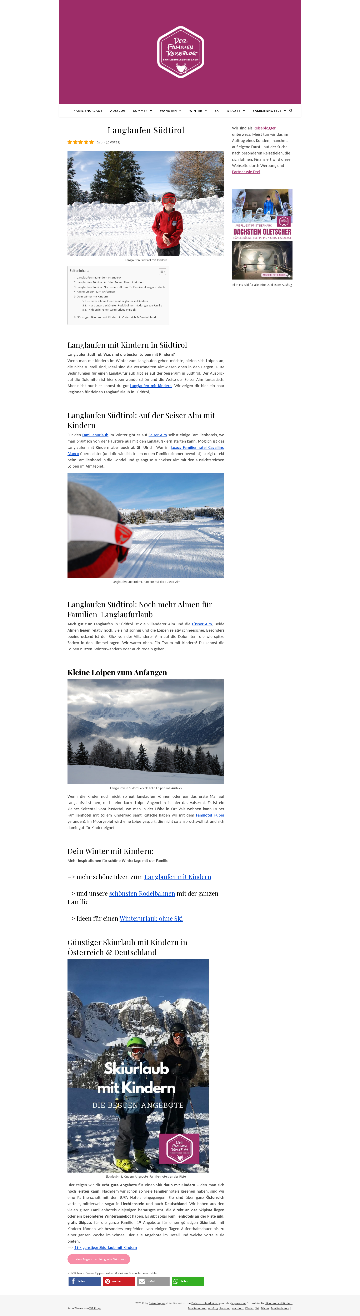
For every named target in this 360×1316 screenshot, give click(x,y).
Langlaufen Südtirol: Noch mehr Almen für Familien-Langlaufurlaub (121, 287)
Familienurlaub (88, 110)
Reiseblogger (265, 128)
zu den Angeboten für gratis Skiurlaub (99, 1259)
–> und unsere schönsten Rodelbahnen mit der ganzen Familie (124, 305)
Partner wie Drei (246, 172)
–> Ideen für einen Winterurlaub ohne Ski (111, 309)
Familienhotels (267, 110)
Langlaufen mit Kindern (151, 386)
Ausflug (118, 110)
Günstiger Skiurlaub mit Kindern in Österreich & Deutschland (116, 317)
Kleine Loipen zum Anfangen (96, 292)
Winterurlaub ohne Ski (151, 918)
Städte (233, 110)
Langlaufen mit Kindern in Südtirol (99, 277)
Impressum (238, 1303)
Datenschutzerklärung (205, 1303)
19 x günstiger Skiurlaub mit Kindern (105, 1248)
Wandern (168, 110)
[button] (85, 1281)
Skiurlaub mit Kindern (278, 1303)
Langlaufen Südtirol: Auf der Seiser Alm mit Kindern (111, 282)
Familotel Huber (210, 815)
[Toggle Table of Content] (160, 271)
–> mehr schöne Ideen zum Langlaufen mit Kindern (117, 301)
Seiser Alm (158, 435)
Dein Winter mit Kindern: (93, 296)
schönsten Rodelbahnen (142, 893)
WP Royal (95, 1308)
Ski (217, 110)
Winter (195, 110)
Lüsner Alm (202, 624)
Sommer (140, 110)
